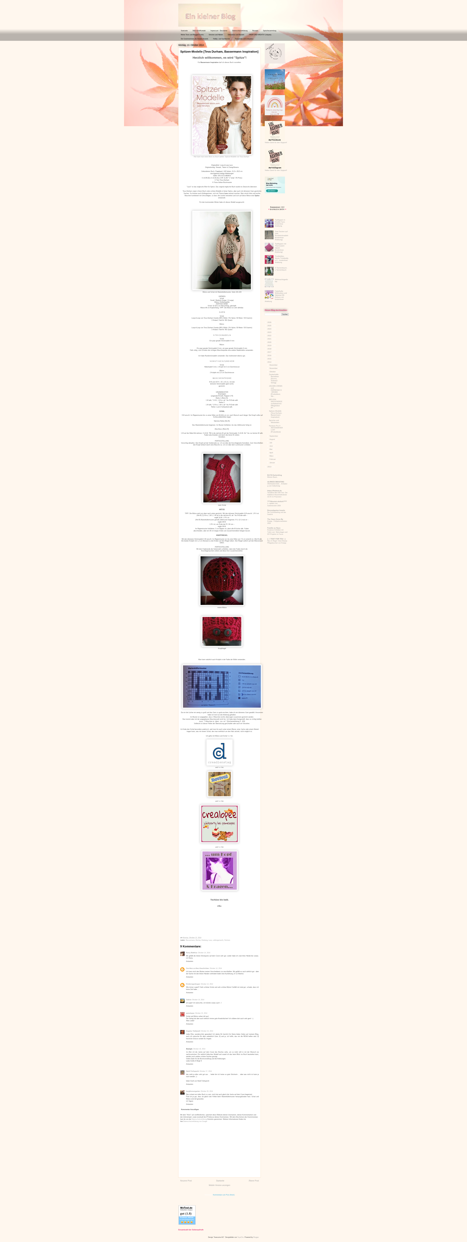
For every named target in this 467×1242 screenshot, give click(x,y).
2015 (269, 359)
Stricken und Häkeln (216, 35)
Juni (271, 446)
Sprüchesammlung (269, 31)
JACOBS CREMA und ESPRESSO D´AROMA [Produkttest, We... (275, 391)
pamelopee (190, 1013)
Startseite (184, 31)
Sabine (188, 1000)
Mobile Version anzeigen (219, 1185)
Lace (210, 940)
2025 (269, 326)
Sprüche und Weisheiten (274, 421)
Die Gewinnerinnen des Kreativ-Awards (194, 39)
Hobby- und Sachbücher (221, 39)
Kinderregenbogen (193, 984)
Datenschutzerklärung (239, 31)
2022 (269, 336)
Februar (272, 459)
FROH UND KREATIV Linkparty (260, 35)
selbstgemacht (218, 940)
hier (229, 736)
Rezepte (255, 31)
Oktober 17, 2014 (206, 1071)
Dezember (273, 365)
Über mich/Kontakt (199, 31)
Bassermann (190, 940)
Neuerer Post (186, 1181)
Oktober (272, 372)
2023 (269, 332)
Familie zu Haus (273, 528)
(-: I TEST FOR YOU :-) (276, 539)
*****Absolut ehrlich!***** (277, 501)
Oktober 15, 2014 (201, 1013)
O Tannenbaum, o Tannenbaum (281, 269)
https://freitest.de (274, 491)
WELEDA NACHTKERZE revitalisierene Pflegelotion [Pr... (275, 403)
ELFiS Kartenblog (274, 475)
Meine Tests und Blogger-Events (192, 35)
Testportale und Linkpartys (244, 39)
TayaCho (240, 1237)
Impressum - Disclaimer (219, 31)
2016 (269, 355)
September (273, 436)
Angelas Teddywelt (193, 1031)
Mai (271, 449)
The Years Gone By (275, 519)
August (272, 439)
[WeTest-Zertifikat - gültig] (187, 1224)
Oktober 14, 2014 (204, 953)
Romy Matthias (191, 953)
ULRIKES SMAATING (275, 482)
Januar (272, 463)
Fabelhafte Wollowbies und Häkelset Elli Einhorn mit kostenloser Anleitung (276, 296)
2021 (269, 339)
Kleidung (205, 940)
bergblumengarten (193, 1091)
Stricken (227, 940)
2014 (269, 362)
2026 (269, 322)
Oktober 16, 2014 (207, 1031)
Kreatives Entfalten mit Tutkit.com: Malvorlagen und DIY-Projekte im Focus (277, 532)
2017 (269, 352)
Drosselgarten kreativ (276, 510)
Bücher (198, 940)
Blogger (256, 1237)
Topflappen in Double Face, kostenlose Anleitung (280, 223)
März (271, 456)
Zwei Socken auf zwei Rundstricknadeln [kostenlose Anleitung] (281, 235)
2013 (269, 467)
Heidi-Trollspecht (192, 1071)
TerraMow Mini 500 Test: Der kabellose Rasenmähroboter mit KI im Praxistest (277, 495)
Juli (271, 443)
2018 (269, 349)
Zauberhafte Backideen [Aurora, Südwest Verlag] (274, 378)
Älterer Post (254, 1181)
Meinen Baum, (272, 477)
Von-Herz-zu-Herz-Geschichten (197, 968)
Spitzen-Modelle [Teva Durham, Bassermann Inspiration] (275, 414)
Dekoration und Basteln (236, 35)
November (273, 368)
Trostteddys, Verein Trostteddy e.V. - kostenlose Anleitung (281, 259)
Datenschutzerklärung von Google (195, 1121)
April (271, 453)
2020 (269, 342)
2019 (269, 345)
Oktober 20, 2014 (207, 1091)
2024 (269, 329)
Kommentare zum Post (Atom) (223, 1195)
